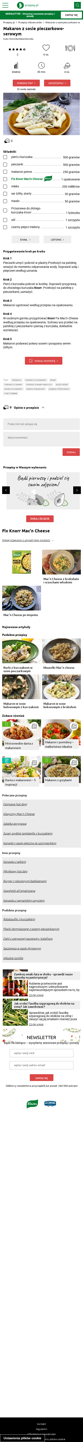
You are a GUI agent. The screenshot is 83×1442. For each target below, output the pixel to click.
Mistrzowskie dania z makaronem (19, 745)
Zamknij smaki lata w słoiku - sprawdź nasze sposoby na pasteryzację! (43, 975)
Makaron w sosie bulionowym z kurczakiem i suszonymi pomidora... (21, 705)
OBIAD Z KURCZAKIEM (13, 389)
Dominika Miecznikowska (21, 39)
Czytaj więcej (36, 995)
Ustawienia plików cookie (22, 1438)
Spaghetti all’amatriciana (19, 891)
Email (24, 239)
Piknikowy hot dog (15, 871)
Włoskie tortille (13, 958)
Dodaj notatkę (45, 361)
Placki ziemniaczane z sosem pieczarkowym (31, 929)
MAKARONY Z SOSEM (13, 384)
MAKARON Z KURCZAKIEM (35, 380)
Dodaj (71, 452)
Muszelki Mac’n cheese (58, 668)
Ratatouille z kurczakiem (19, 919)
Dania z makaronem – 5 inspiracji (20, 782)
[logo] (27, 5)
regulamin (41, 1429)
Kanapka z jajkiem (14, 862)
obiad (53, 380)
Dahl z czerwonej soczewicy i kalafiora (27, 938)
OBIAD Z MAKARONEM (35, 389)
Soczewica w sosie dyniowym (22, 948)
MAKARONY (16, 380)
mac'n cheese (10, 393)
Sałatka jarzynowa (14, 823)
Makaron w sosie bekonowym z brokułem (59, 705)
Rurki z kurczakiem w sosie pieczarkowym (18, 669)
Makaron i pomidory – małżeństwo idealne (59, 744)
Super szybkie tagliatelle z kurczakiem (27, 833)
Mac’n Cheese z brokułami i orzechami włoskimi (61, 580)
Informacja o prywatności (41, 1434)
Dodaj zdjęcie (39, 518)
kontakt (41, 1423)
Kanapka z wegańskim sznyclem (23, 900)
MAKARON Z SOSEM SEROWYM (39, 384)
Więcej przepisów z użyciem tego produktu (26, 540)
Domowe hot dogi (15, 804)
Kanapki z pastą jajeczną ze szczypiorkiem (29, 843)
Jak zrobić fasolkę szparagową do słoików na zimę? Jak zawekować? (44, 1005)
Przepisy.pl (9, 22)
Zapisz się (41, 1078)
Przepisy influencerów (30, 22)
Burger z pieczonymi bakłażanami (24, 881)
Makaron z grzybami (58, 780)
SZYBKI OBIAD (62, 384)
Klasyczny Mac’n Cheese (19, 814)
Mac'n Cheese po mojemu (20, 615)
